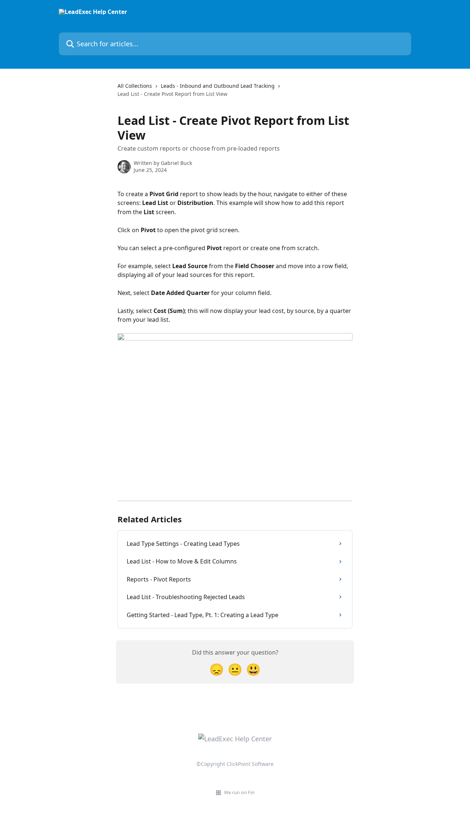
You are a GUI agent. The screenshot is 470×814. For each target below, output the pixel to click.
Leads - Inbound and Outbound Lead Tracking (218, 85)
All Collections (135, 85)
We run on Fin (239, 792)
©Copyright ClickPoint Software (235, 763)
